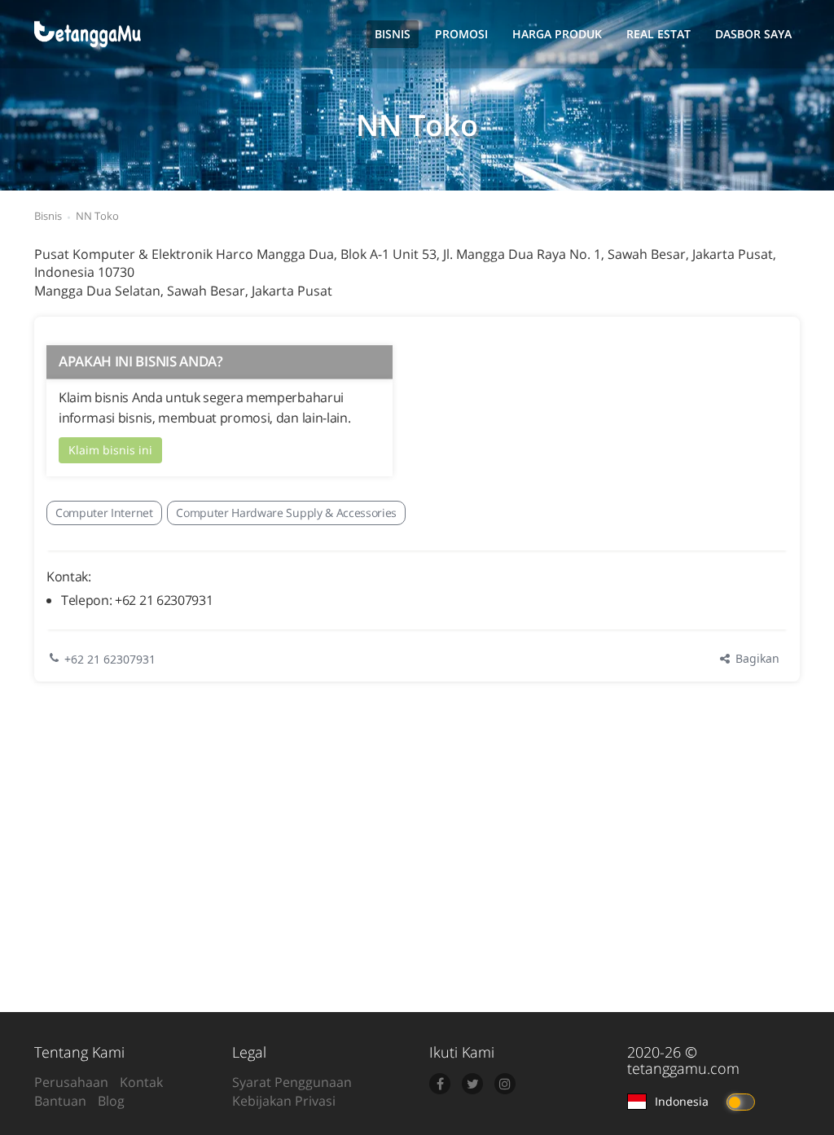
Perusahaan (71, 1082)
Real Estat (658, 34)
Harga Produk (557, 34)
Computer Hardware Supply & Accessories (286, 512)
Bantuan (60, 1101)
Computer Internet (104, 512)
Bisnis (392, 34)
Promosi (461, 34)
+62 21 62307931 (110, 659)
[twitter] (472, 1083)
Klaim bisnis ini (110, 450)
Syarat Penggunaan (292, 1082)
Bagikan (755, 658)
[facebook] (439, 1083)
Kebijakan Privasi (284, 1101)
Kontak (141, 1082)
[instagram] (505, 1083)
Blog (111, 1101)
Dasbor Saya (753, 34)
